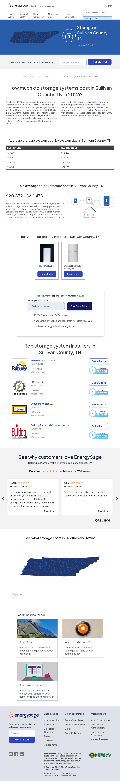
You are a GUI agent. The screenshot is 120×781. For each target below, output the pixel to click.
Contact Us (50, 744)
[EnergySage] (24, 717)
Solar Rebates (73, 733)
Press (47, 736)
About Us (49, 724)
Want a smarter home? (77, 641)
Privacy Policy (67, 773)
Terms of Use (49, 773)
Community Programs (97, 733)
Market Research (100, 739)
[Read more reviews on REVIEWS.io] (104, 520)
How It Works (51, 720)
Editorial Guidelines (50, 730)
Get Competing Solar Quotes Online (95, 14)
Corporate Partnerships (97, 726)
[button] (33, 497)
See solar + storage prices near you (33, 62)
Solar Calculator (74, 720)
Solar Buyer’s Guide (30, 684)
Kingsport (17, 594)
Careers (48, 740)
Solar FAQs (25, 641)
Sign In (109, 5)
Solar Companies (100, 720)
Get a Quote (98, 361)
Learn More (47, 274)
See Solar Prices (80, 306)
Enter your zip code (38, 300)
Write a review (37, 372)
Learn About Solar (75, 724)
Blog (67, 728)
